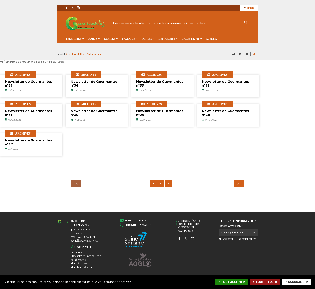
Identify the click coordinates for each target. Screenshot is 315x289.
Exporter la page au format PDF (240, 54)
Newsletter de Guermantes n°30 (94, 113)
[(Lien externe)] (140, 262)
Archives (227, 239)
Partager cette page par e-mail (247, 54)
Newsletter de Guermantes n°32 (225, 83)
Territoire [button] (73, 38)
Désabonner (248, 239)
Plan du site (185, 230)
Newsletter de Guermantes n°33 (159, 83)
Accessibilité (186, 227)
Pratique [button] (128, 38)
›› (238, 183)
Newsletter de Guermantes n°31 (28, 113)
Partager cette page (254, 54)
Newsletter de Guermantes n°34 (94, 83)
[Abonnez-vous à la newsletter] (254, 232)
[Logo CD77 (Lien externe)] (140, 240)
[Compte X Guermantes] (72, 7)
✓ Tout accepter (231, 282)
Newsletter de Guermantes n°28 (225, 113)
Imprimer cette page (233, 54)
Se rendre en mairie (138, 225)
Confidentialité (188, 224)
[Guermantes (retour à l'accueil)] (85, 23)
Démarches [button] (166, 38)
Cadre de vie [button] (191, 38)
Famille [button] (109, 38)
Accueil (61, 54)
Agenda (211, 38)
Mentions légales (189, 220)
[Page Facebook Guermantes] (66, 7)
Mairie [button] (92, 38)
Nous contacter (135, 220)
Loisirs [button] (147, 38)
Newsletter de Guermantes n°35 (28, 83)
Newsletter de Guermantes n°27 (28, 142)
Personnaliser (296, 282)
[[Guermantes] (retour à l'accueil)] (62, 224)
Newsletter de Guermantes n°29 (159, 113)
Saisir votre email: (232, 226)
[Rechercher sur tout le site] (245, 22)
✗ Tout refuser (265, 282)
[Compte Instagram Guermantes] (78, 7)
